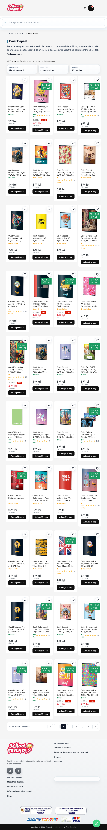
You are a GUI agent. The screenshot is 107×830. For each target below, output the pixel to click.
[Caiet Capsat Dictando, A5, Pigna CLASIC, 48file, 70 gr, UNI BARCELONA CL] (66, 417)
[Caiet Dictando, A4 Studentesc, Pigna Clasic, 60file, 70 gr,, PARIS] (90, 480)
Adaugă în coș (17, 128)
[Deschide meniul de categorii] (97, 8)
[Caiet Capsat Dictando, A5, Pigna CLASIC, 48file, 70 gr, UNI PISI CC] (66, 91)
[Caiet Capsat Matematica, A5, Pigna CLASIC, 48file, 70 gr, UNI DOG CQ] (66, 220)
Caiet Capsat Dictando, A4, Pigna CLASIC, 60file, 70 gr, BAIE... (40, 172)
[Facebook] (18, 771)
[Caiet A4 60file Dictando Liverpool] (17, 480)
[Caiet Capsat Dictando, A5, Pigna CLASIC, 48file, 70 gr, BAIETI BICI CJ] (17, 155)
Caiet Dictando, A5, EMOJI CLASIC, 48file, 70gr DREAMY (41, 109)
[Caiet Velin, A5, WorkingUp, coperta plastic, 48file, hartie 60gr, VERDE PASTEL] (17, 417)
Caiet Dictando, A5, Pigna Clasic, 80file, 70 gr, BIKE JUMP (40, 692)
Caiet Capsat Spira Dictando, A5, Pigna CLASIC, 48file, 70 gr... (16, 109)
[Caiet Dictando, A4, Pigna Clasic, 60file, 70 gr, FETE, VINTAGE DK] (90, 220)
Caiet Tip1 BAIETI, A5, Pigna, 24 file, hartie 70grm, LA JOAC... (88, 369)
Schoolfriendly (51, 827)
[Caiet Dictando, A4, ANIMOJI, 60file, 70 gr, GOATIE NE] (17, 612)
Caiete (20, 33)
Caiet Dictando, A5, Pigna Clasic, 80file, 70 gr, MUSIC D (89, 629)
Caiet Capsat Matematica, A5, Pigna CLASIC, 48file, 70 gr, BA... (40, 369)
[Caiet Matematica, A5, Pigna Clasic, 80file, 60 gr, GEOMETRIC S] (17, 352)
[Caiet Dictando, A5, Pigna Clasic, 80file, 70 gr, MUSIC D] (90, 612)
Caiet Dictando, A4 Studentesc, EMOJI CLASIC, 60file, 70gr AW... (65, 692)
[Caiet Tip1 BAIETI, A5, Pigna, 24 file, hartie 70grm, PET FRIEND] (90, 91)
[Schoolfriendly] (20, 748)
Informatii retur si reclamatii (19, 791)
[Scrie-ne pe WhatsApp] (96, 823)
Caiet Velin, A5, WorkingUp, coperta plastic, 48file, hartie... (16, 434)
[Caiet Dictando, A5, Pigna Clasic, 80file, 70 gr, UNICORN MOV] (17, 675)
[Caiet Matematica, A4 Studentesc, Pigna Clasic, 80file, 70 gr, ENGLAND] (66, 546)
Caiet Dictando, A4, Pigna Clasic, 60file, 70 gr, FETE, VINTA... (90, 238)
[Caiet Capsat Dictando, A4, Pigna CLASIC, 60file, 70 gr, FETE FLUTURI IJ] (66, 155)
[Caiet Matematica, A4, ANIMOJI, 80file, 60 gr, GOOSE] (90, 546)
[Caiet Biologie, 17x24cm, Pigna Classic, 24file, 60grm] (90, 417)
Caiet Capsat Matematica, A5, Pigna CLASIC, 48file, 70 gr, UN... (64, 238)
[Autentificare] (85, 8)
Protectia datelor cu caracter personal (71, 752)
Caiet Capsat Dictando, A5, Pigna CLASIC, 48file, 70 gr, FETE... (65, 369)
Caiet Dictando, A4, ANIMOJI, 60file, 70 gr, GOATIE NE (16, 629)
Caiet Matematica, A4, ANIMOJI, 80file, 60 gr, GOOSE (89, 563)
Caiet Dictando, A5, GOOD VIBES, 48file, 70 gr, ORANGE (41, 563)
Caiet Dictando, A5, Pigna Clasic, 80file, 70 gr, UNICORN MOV (16, 692)
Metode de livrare (15, 786)
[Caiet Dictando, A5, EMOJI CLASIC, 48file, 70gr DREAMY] (41, 91)
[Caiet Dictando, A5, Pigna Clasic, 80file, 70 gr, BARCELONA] (41, 612)
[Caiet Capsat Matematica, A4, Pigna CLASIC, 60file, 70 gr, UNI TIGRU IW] (17, 220)
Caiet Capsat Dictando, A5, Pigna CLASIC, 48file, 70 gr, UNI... (65, 109)
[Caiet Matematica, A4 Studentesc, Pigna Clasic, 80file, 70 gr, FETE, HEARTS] (90, 286)
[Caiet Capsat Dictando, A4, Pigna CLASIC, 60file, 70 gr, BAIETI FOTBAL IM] (41, 155)
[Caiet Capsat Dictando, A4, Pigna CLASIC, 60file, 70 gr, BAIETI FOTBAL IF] (41, 480)
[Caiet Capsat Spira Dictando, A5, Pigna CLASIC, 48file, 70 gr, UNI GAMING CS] (17, 91)
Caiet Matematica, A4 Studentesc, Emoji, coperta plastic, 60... (64, 304)
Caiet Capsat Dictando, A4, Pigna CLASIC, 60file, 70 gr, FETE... (65, 172)
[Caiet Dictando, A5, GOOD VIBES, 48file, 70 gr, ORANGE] (41, 546)
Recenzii (58, 762)
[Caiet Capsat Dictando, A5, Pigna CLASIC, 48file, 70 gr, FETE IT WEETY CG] (66, 612)
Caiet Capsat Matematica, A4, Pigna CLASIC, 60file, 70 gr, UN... (16, 238)
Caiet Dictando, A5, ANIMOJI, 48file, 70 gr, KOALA (16, 303)
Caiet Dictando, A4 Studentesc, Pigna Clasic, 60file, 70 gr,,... (89, 498)
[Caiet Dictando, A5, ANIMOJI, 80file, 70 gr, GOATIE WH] (17, 546)
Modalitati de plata (15, 782)
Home (10, 33)
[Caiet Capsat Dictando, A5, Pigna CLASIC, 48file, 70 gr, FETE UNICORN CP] (41, 417)
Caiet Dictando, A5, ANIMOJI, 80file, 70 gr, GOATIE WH (16, 563)
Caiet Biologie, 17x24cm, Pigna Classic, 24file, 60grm (88, 434)
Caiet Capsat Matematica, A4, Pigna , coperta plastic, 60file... (64, 498)
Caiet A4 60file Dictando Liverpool (16, 496)
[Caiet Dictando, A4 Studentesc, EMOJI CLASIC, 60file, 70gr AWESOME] (66, 675)
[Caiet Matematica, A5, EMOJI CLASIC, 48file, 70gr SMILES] (90, 675)
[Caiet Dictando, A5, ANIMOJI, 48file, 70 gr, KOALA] (17, 286)
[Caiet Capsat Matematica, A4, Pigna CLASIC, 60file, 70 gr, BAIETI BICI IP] (90, 155)
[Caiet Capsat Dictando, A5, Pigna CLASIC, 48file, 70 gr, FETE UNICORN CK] (66, 352)
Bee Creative (71, 827)
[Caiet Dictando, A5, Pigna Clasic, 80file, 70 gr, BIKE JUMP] (41, 675)
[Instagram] (10, 771)
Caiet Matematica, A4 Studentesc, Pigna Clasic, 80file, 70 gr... (89, 304)
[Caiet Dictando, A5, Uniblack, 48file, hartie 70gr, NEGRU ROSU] (41, 286)
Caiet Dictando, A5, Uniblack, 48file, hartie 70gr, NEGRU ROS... (40, 304)
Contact (57, 757)
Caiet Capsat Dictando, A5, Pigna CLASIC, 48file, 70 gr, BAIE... (16, 172)
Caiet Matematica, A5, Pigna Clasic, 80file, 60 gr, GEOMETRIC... (16, 369)
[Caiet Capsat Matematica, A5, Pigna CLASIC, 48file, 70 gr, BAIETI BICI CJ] (41, 352)
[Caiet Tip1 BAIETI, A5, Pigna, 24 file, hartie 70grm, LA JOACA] (90, 352)
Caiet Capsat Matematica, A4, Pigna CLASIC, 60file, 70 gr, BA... (88, 172)
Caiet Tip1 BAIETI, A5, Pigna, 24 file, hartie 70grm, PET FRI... (88, 109)
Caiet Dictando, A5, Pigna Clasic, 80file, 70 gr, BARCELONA (40, 629)
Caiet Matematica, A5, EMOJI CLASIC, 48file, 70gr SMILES (89, 692)
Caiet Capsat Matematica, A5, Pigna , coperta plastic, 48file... (39, 238)
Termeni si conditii (62, 747)
